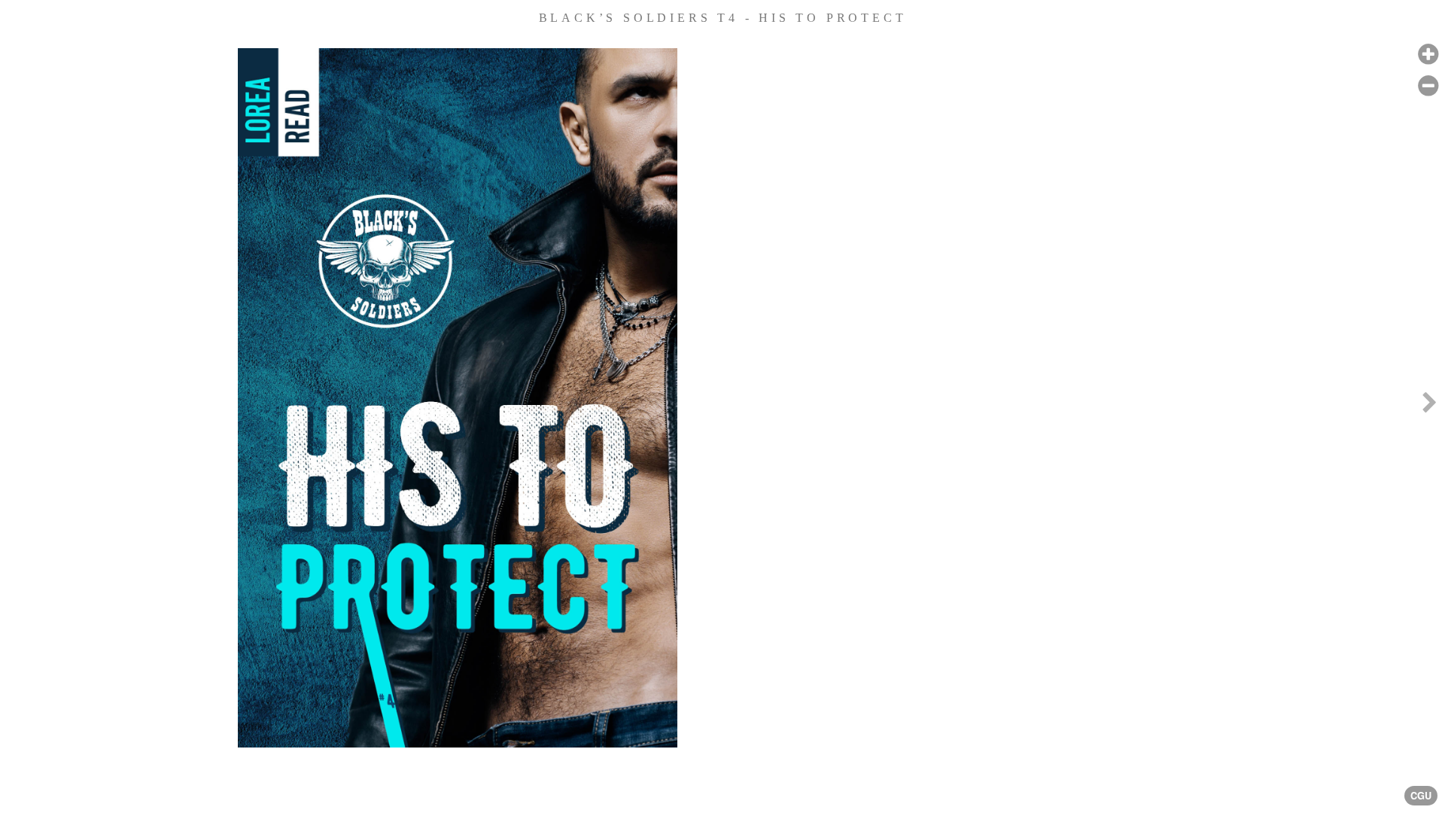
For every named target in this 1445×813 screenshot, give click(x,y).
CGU (1420, 795)
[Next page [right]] (1429, 406)
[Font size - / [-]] (1428, 86)
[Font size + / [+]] (1428, 55)
